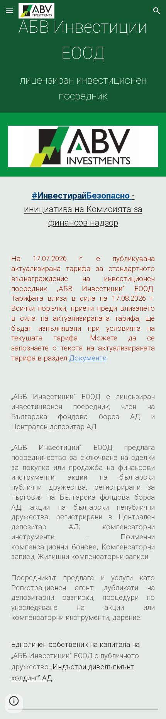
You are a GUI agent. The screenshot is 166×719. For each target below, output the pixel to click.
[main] (83, 58)
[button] (9, 10)
